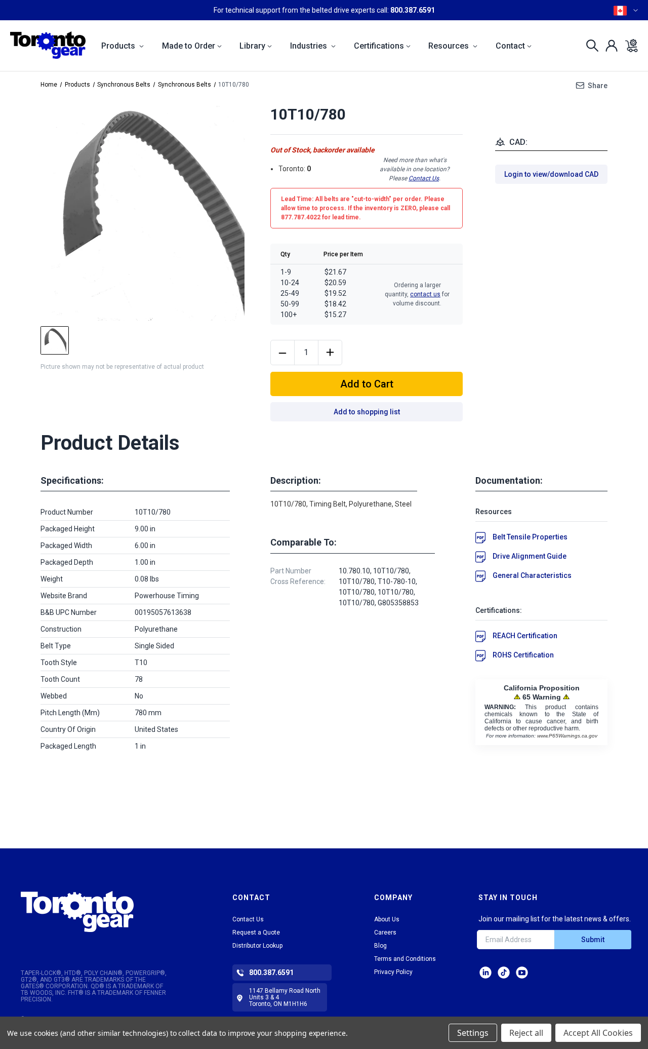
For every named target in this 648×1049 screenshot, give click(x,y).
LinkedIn (485, 972)
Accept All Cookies (598, 1032)
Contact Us (424, 178)
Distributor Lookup (257, 945)
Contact (510, 46)
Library (252, 46)
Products (119, 46)
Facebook (522, 972)
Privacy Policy (393, 972)
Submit (592, 940)
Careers (385, 932)
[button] (102, 911)
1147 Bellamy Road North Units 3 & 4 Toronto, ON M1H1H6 (284, 997)
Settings (473, 1032)
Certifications (379, 46)
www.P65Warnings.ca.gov (567, 736)
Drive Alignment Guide (529, 556)
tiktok (504, 972)
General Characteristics (532, 575)
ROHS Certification (523, 655)
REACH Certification (525, 636)
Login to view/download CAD (551, 174)
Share (598, 86)
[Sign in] (609, 45)
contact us (425, 294)
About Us (386, 919)
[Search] (589, 45)
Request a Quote (256, 932)
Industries (309, 46)
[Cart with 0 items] (628, 45)
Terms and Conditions (405, 958)
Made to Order (188, 46)
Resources (449, 46)
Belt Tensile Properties (530, 537)
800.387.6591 (412, 10)
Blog (380, 945)
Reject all (526, 1032)
